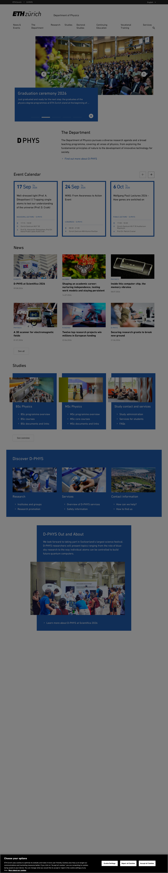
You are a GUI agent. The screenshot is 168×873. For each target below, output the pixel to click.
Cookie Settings (110, 863)
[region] (84, 863)
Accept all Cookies (147, 863)
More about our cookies (17, 870)
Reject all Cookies (128, 863)
